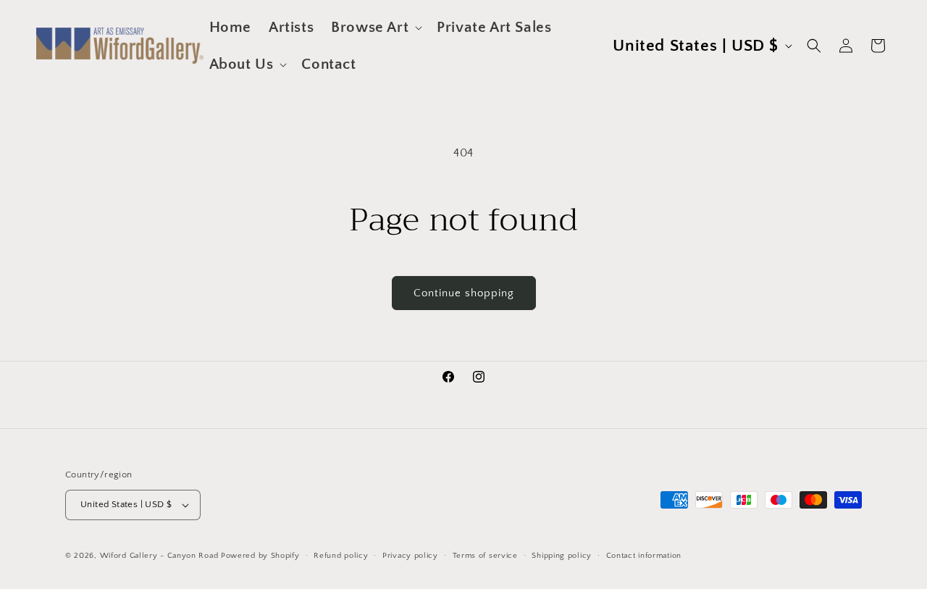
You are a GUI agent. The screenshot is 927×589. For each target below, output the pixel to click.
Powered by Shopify (260, 555)
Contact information (643, 555)
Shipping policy (562, 555)
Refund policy (341, 555)
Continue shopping (464, 293)
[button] (375, 27)
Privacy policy (410, 555)
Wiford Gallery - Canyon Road (159, 555)
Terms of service (485, 555)
